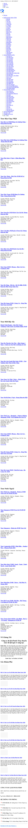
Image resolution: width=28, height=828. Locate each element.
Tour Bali (8, 94)
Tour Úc (8, 106)
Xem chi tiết (3, 132)
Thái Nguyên (9, 52)
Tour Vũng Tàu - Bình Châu (12, 73)
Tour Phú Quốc (9, 57)
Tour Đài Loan (9, 96)
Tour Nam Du (9, 60)
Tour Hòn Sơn (9, 61)
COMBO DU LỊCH (8, 114)
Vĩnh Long (8, 24)
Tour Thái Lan (9, 91)
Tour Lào (8, 104)
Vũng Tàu (8, 39)
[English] (7, 7)
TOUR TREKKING (8, 111)
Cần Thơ (8, 21)
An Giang (8, 22)
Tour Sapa (8, 78)
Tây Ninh (8, 40)
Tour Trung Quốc (10, 97)
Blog (4, 5)
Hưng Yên (8, 49)
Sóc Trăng (8, 26)
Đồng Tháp (9, 31)
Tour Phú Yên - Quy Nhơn (12, 75)
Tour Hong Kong (10, 101)
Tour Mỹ (8, 107)
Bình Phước (9, 42)
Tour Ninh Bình (10, 82)
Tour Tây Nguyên (10, 84)
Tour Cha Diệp (9, 62)
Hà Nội (8, 20)
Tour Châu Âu (9, 105)
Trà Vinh (8, 34)
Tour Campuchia (10, 92)
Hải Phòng (8, 44)
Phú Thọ (8, 51)
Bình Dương (9, 37)
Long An (8, 35)
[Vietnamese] (4, 7)
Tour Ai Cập (9, 109)
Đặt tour (5, 15)
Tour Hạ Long (9, 80)
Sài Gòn (8, 19)
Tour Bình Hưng (10, 69)
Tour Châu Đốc (9, 64)
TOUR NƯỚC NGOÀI (8, 89)
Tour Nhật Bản (9, 100)
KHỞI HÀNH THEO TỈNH (10, 17)
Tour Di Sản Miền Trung (12, 85)
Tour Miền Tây (9, 83)
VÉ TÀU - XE (6, 113)
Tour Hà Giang (9, 79)
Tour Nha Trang (10, 66)
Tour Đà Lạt (9, 56)
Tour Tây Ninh (9, 65)
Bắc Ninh (8, 46)
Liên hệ (5, 3)
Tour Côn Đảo (9, 58)
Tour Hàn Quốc (9, 98)
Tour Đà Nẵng (9, 74)
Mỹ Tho (8, 30)
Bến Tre (8, 33)
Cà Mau (8, 28)
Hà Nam (8, 47)
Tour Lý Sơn (9, 76)
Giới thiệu (5, 4)
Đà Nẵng (8, 43)
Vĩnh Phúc (8, 53)
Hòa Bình (8, 48)
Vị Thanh (8, 25)
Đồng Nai (8, 38)
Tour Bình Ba (9, 67)
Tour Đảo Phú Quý (10, 70)
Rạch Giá (8, 29)
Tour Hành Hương (10, 88)
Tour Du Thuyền (10, 110)
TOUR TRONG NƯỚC (9, 55)
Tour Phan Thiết (10, 71)
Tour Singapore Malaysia (12, 93)
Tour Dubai (9, 102)
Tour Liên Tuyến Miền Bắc (12, 87)
